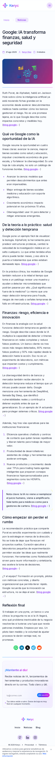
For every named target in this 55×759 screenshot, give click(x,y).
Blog (38, 727)
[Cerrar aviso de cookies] (51, 749)
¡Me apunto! (43, 695)
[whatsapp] (15, 647)
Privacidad (29, 745)
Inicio (6, 20)
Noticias (22, 20)
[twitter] (27, 647)
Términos (42, 745)
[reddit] (39, 647)
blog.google (10, 124)
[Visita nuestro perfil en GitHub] (20, 737)
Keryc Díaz (26, 52)
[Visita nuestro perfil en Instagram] (35, 737)
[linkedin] (21, 647)
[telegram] (33, 647)
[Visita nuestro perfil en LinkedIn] (27, 737)
